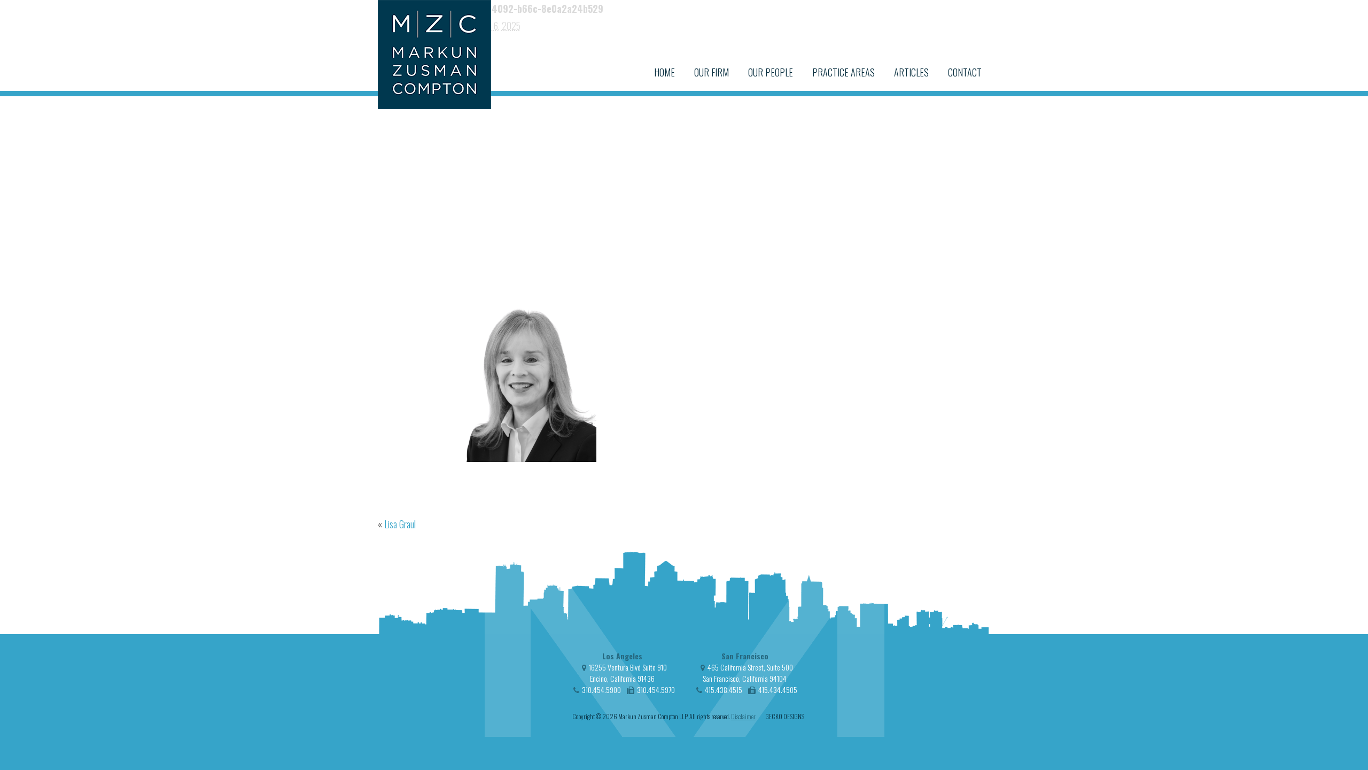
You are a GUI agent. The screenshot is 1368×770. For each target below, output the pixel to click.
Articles (911, 72)
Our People (770, 72)
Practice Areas (843, 72)
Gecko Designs (784, 716)
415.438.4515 (723, 689)
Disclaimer (743, 716)
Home (664, 72)
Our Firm (711, 72)
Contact (965, 72)
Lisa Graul (400, 524)
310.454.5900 (601, 689)
